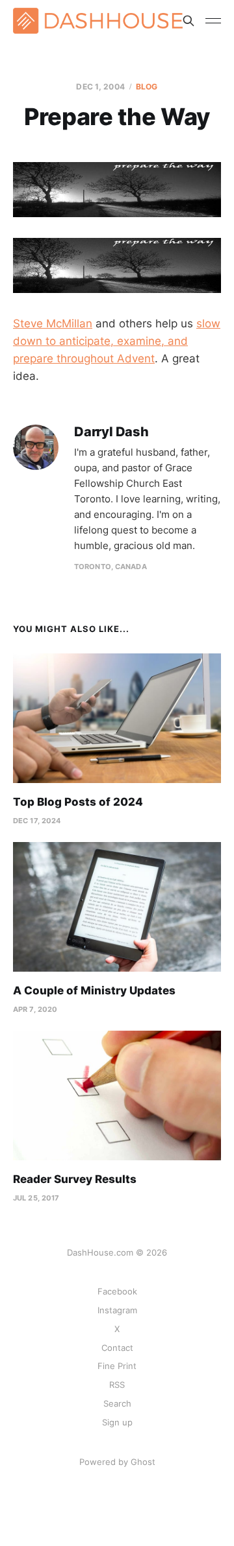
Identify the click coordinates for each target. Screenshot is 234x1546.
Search (117, 1403)
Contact (117, 1347)
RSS (117, 1384)
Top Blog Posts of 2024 (78, 801)
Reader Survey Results (74, 1179)
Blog (146, 86)
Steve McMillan (52, 323)
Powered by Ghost (117, 1462)
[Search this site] (188, 20)
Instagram (117, 1310)
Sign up (117, 1422)
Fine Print (117, 1366)
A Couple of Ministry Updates (94, 990)
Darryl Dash (111, 432)
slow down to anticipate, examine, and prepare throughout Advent (116, 341)
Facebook (117, 1291)
